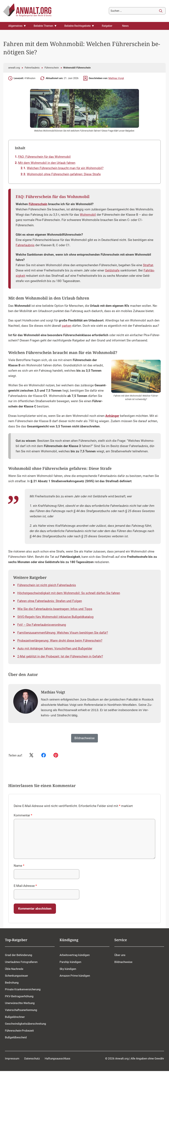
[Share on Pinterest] (55, 755)
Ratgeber (107, 25)
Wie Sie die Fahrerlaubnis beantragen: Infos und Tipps (54, 609)
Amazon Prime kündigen (75, 975)
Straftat (148, 265)
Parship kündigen (70, 962)
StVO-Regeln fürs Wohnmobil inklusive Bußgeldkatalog (55, 617)
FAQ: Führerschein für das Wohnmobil (44, 157)
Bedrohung (12, 982)
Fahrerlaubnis (32, 67)
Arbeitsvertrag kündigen (75, 955)
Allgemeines (15, 25)
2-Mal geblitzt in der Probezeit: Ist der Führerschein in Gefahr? (60, 656)
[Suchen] (161, 11)
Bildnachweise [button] (84, 738)
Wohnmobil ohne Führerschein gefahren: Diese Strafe (64, 174)
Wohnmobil (88, 215)
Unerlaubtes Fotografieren (21, 962)
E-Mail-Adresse (25, 886)
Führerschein (52, 67)
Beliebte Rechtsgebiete (77, 25)
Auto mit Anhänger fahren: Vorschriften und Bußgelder (54, 648)
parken (66, 326)
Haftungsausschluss (57, 1058)
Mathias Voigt (116, 78)
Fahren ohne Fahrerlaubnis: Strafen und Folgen (49, 601)
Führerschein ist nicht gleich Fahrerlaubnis (46, 585)
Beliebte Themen (43, 25)
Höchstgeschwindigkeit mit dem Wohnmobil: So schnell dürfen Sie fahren (68, 593)
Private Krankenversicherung (23, 989)
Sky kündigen (68, 969)
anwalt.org (14, 67)
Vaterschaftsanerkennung (21, 1010)
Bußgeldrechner (15, 1017)
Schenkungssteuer (16, 975)
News (125, 25)
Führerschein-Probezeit (19, 1030)
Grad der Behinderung (18, 955)
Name (19, 866)
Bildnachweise (123, 962)
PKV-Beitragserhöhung (19, 996)
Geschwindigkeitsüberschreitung (25, 1023)
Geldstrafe (112, 270)
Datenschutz (32, 1058)
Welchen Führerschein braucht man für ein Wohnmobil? (65, 168)
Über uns (119, 955)
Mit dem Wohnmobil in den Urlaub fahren (46, 163)
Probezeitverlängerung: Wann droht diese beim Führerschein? (59, 640)
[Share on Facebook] (43, 755)
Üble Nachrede (14, 969)
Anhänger (112, 416)
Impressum (12, 1058)
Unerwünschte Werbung (20, 1003)
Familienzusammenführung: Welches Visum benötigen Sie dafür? (62, 633)
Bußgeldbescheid (16, 1037)
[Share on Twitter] (31, 755)
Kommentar (23, 815)
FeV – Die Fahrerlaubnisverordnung (41, 625)
